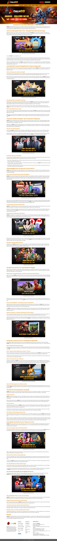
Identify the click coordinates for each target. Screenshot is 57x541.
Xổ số (41, 5)
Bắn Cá (37, 5)
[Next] (55, 15)
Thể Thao (21, 5)
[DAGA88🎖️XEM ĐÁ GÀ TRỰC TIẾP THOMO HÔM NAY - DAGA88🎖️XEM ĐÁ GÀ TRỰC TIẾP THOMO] (13, 2)
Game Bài (26, 5)
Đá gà (33, 5)
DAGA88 (16, 5)
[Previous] (2, 15)
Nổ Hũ (30, 5)
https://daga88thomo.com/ (40, 524)
